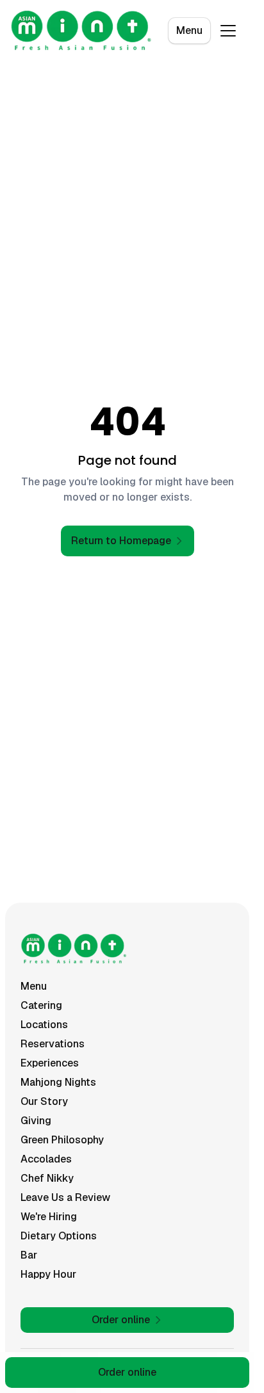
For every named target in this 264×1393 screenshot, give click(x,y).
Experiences (50, 1063)
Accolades (46, 1159)
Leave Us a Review (65, 1197)
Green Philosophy (62, 1140)
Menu (189, 30)
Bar (29, 1255)
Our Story (44, 1101)
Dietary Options (59, 1236)
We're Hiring (49, 1216)
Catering (41, 1005)
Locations (44, 1024)
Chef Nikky (47, 1178)
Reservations (53, 1044)
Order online (127, 1372)
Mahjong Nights (58, 1082)
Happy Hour (48, 1274)
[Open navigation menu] (228, 31)
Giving (36, 1120)
